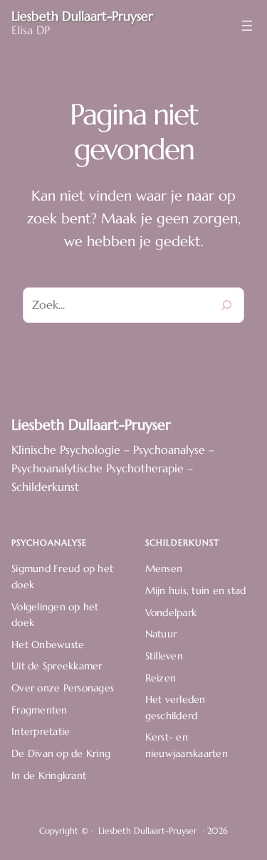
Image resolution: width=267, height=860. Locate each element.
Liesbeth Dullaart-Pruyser (91, 424)
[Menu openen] (247, 25)
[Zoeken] (226, 305)
